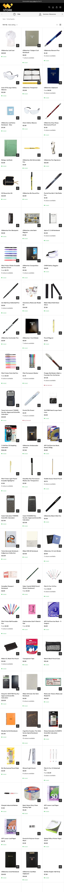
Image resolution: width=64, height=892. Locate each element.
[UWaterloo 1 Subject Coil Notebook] (32, 38)
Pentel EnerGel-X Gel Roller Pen (53, 194)
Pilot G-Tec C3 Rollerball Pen (52, 769)
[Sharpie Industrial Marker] (10, 793)
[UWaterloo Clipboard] (53, 75)
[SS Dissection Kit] (10, 181)
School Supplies (10, 19)
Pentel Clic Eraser (28, 410)
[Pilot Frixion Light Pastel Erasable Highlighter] (10, 466)
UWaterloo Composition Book (30, 266)
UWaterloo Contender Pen (10, 338)
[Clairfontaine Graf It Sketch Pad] (32, 609)
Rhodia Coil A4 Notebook (9, 731)
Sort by (5, 25)
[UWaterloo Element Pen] (53, 38)
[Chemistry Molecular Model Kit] (32, 290)
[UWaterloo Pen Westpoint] (10, 218)
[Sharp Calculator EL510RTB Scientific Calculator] (53, 719)
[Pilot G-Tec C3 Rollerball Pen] (53, 756)
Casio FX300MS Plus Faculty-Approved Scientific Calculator (32, 518)
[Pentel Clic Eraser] (32, 398)
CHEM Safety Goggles (51, 265)
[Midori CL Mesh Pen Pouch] (10, 646)
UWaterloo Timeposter (30, 88)
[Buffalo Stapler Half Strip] (53, 859)
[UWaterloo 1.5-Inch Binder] (53, 539)
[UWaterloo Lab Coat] (10, 38)
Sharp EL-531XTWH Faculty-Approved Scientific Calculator (10, 696)
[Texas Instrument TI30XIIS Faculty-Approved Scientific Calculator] (10, 398)
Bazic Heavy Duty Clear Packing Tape (30, 806)
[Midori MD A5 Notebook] (32, 539)
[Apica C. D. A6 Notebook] (53, 218)
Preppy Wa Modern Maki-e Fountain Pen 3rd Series (52, 374)
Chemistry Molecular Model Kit (32, 304)
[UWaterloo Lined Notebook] (10, 859)
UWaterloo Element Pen (52, 50)
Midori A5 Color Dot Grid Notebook (30, 695)
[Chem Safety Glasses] (32, 111)
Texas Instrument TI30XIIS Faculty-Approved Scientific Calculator (10, 412)
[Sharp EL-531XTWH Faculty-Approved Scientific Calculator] (10, 681)
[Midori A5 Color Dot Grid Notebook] (32, 681)
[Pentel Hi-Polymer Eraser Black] (32, 826)
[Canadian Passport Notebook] (10, 574)
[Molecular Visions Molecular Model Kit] (53, 681)
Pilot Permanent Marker (30, 373)
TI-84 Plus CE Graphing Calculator (8, 446)
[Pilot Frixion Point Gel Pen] (10, 361)
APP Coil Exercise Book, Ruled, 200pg (51, 446)
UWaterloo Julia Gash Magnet (30, 231)
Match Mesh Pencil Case (52, 658)
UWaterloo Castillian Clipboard (29, 873)
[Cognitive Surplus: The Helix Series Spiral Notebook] (32, 719)
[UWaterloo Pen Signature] (53, 148)
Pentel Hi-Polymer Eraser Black (31, 839)
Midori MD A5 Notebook (30, 551)
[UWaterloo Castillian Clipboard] (32, 859)
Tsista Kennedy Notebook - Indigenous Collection (10, 552)
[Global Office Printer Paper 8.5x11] (53, 826)
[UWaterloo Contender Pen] (10, 326)
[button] (56, 7)
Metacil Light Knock (29, 768)
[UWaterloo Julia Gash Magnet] (32, 218)
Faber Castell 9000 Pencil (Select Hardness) (31, 587)
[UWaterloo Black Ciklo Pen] (53, 504)
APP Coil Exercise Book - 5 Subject (52, 622)
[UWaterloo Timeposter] (32, 75)
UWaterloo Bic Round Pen (31, 193)
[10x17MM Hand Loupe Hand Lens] (53, 398)
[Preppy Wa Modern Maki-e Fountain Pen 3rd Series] (53, 361)
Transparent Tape (28, 658)
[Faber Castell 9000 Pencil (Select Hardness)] (32, 574)
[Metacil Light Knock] (32, 756)
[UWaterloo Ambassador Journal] (32, 433)
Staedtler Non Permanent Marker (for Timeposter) (31, 480)
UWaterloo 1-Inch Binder (31, 338)
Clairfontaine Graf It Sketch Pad (31, 622)
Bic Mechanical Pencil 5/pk (10, 768)
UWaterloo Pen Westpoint (9, 230)
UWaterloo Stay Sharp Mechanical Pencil (51, 124)
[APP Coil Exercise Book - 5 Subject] (53, 609)
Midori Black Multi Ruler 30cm (51, 304)
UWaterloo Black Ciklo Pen (52, 516)
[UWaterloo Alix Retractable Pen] (32, 148)
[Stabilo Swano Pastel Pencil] (53, 466)
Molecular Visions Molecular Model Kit (53, 695)
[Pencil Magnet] (53, 326)
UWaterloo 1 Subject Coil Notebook (31, 51)
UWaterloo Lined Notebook (10, 872)
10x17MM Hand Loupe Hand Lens (53, 411)
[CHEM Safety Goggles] (53, 253)
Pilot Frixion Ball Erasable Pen (9, 622)
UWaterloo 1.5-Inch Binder (52, 551)
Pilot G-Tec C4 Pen (50, 586)
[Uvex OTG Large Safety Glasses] (10, 75)
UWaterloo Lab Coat (7, 50)
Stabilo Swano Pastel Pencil (53, 479)
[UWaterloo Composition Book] (32, 253)
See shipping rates (35, 1)
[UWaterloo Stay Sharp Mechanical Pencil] (53, 111)
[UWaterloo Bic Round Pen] (32, 181)
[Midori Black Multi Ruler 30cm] (53, 290)
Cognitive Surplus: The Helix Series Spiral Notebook (32, 732)
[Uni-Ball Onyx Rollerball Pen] (10, 290)
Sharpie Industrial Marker (9, 805)
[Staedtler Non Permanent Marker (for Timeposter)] (32, 466)
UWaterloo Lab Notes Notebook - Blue (8, 124)
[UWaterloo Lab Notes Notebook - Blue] (10, 111)
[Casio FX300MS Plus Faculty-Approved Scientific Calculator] (32, 504)
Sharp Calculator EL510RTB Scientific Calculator (53, 732)
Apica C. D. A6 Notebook (52, 230)
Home (4, 19)
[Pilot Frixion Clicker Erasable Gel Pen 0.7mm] (10, 253)
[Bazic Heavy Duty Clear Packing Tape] (32, 793)
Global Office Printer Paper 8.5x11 (53, 839)
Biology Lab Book (6, 160)
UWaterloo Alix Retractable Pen (31, 161)
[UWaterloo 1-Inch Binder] (32, 326)
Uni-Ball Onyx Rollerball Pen (10, 303)
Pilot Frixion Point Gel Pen (9, 373)
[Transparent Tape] (32, 646)
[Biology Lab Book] (10, 148)
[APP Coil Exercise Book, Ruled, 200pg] (53, 433)
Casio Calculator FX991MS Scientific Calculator (9, 517)
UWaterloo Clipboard (51, 88)
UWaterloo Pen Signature (52, 160)
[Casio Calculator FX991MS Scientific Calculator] (10, 504)
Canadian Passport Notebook (7, 587)
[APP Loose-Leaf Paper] (53, 793)
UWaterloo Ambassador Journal (30, 446)
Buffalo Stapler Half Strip (52, 872)
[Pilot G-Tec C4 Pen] (53, 574)
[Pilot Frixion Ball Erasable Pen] (10, 609)
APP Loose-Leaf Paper (51, 805)
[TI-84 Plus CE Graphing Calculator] (10, 433)
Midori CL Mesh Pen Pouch (10, 658)
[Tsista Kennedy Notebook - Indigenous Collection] (10, 539)
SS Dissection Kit (6, 193)
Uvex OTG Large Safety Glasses (8, 89)
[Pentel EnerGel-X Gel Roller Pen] (53, 181)
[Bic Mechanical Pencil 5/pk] (10, 756)
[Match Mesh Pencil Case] (53, 646)
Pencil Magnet (48, 338)
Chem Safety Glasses (30, 123)
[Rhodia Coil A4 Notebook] (10, 719)
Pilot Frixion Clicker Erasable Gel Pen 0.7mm (10, 266)
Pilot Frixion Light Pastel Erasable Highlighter (9, 480)
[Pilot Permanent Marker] (32, 361)
